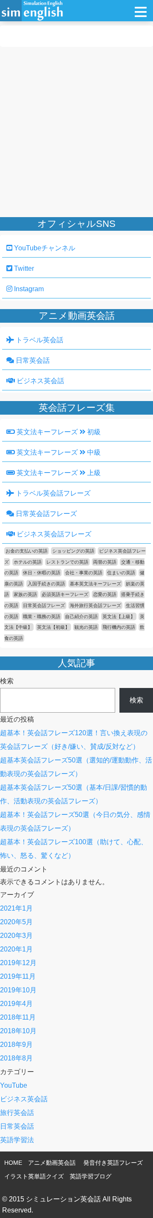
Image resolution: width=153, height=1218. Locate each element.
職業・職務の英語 (41, 616)
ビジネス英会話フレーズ (53, 534)
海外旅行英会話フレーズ (95, 605)
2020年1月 (16, 949)
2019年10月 (18, 990)
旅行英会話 (17, 1112)
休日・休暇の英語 (41, 572)
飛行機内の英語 (118, 627)
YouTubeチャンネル (43, 248)
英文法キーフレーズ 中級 (58, 452)
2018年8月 (16, 1058)
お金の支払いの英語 (27, 550)
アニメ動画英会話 (52, 1162)
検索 (7, 681)
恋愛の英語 (104, 594)
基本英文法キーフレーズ (95, 583)
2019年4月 (16, 1003)
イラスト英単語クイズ (34, 1176)
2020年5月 (16, 922)
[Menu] (141, 12)
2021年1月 (16, 908)
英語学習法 (17, 1139)
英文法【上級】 (118, 616)
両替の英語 (104, 562)
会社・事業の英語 (83, 572)
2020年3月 (16, 935)
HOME (13, 1162)
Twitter (23, 268)
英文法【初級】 (53, 627)
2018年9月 (16, 1044)
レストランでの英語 (67, 562)
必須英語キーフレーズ (65, 594)
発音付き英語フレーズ (113, 1162)
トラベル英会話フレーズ (52, 493)
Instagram (28, 288)
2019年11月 (18, 976)
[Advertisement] (76, 132)
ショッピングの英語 (73, 550)
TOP (135, 1199)
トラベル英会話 (38, 340)
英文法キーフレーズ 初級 (58, 432)
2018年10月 (18, 1031)
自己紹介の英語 (81, 616)
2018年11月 (18, 1017)
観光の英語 (86, 627)
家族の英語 (25, 594)
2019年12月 (18, 962)
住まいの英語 (121, 572)
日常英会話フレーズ (45, 513)
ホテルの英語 (28, 562)
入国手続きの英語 (46, 583)
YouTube (13, 1085)
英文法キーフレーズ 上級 (58, 472)
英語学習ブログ (90, 1176)
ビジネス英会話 (39, 380)
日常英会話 (32, 360)
